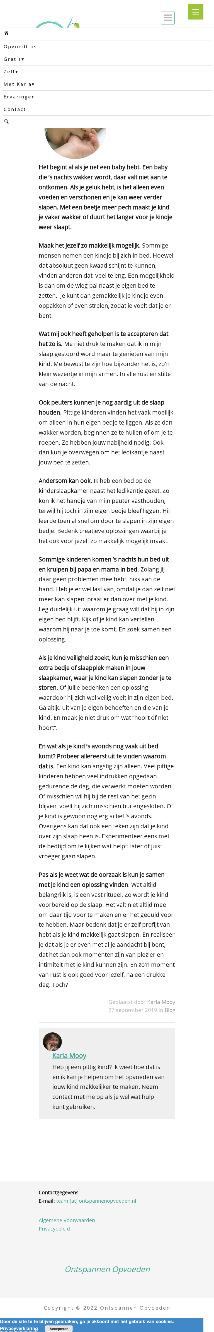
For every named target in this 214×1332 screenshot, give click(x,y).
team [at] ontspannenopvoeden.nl (96, 1200)
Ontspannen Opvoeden (107, 1269)
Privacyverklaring (19, 1328)
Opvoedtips (20, 46)
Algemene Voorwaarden (67, 1220)
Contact (15, 109)
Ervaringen (19, 96)
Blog (170, 1010)
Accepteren (59, 1328)
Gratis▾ (14, 59)
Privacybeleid (54, 1228)
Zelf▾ (11, 71)
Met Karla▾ (19, 84)
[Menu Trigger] (195, 12)
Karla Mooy (161, 1002)
